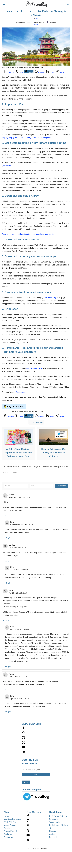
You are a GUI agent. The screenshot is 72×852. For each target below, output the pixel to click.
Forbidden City (50, 298)
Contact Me (8, 837)
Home (6, 816)
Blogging (52, 831)
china (36, 24)
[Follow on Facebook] (23, 729)
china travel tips (36, 422)
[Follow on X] (23, 743)
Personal (53, 837)
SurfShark (7, 165)
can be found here (34, 368)
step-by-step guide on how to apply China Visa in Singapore (26, 138)
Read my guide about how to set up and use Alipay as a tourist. (28, 234)
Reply (6, 516)
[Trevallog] (36, 4)
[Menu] (4, 4)
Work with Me (10, 822)
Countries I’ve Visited (12, 819)
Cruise (52, 834)
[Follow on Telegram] (23, 753)
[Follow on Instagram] (23, 738)
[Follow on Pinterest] (23, 734)
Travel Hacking (55, 822)
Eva (37, 18)
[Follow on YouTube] (23, 748)
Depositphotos (22, 392)
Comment (61, 486)
